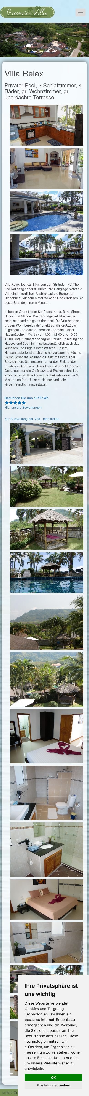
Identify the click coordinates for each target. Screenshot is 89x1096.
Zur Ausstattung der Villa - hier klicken (32, 418)
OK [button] (53, 1077)
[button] (6, 40)
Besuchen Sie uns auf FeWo (27, 398)
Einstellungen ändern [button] (53, 1085)
